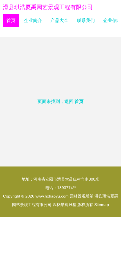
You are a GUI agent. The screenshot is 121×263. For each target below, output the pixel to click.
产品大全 (59, 20)
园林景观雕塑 (81, 196)
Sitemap (101, 204)
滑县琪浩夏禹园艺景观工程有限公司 (48, 7)
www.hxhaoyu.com (52, 196)
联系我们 (86, 20)
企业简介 (33, 20)
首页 (10, 20)
